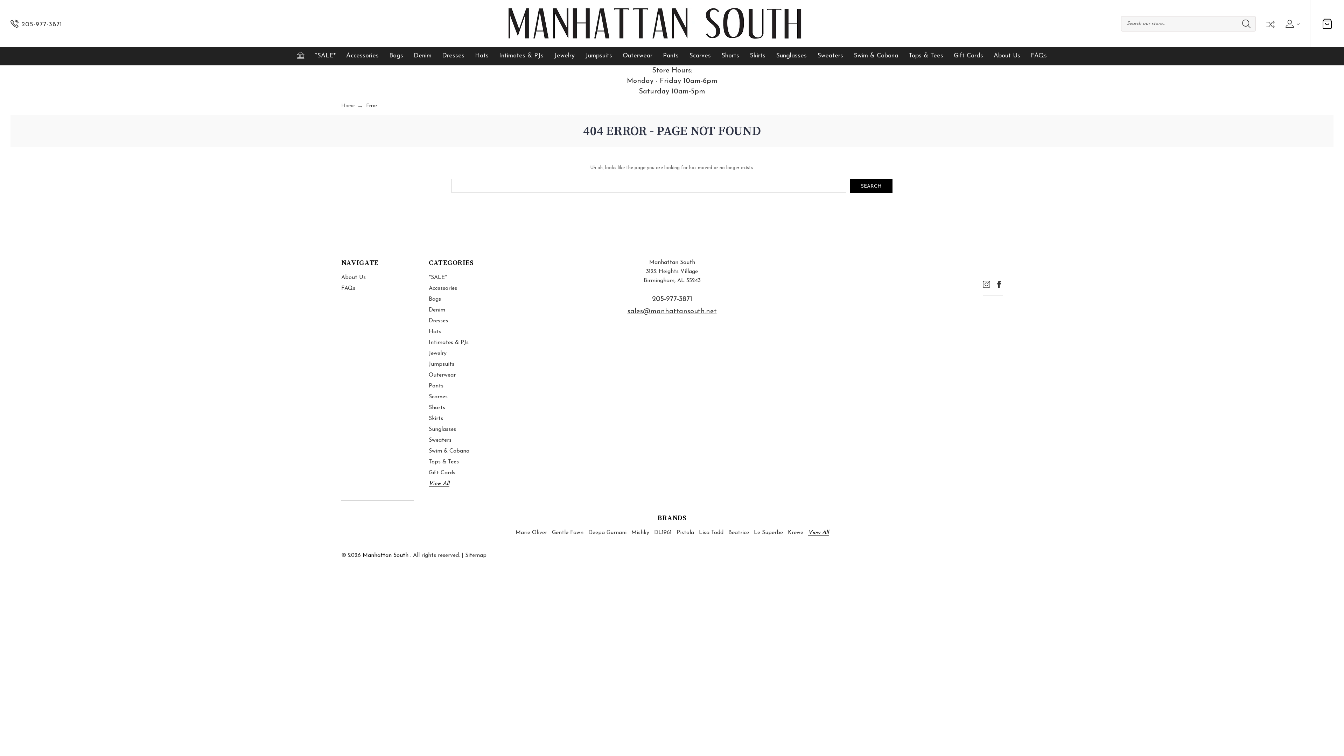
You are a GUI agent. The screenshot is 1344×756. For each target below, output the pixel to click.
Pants (671, 56)
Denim (423, 56)
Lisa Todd (711, 533)
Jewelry (564, 56)
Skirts (757, 56)
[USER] (1292, 24)
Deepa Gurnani (607, 533)
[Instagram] (986, 284)
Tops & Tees (926, 56)
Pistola (685, 533)
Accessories (362, 56)
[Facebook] (999, 284)
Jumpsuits (598, 56)
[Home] (301, 55)
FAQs (1039, 56)
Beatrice (738, 533)
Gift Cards (968, 56)
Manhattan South (385, 555)
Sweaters (830, 56)
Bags (396, 56)
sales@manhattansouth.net (672, 311)
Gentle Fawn (567, 533)
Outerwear (637, 56)
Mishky (640, 533)
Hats (482, 56)
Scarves (700, 56)
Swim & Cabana (876, 56)
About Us (1007, 56)
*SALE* (325, 56)
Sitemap (475, 555)
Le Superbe (768, 533)
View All (439, 483)
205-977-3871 (672, 299)
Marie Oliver (531, 533)
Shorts (730, 56)
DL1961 (663, 533)
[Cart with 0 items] (1327, 24)
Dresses (453, 56)
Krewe (795, 533)
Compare (1269, 23)
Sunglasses (791, 56)
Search (1246, 24)
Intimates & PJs (521, 56)
